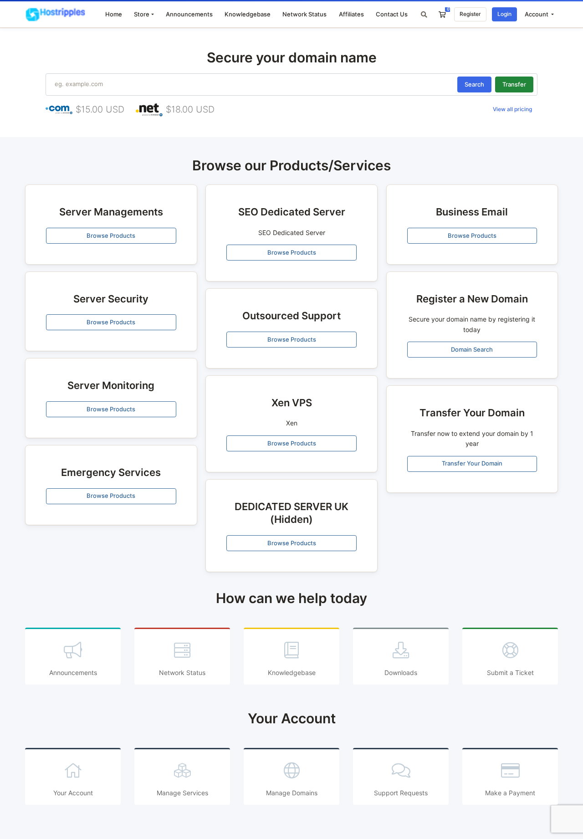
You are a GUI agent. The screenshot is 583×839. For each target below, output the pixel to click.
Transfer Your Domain (472, 463)
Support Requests (401, 793)
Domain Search (472, 349)
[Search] (424, 14)
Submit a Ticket (510, 672)
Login (504, 13)
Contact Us (392, 14)
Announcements (189, 14)
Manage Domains (291, 793)
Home (113, 14)
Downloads (400, 672)
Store (141, 14)
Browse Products (111, 235)
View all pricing (512, 109)
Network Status (304, 14)
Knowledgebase (248, 14)
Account (537, 14)
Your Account (73, 793)
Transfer (514, 84)
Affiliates (351, 14)
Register (470, 13)
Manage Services (182, 793)
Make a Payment (510, 793)
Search (474, 84)
